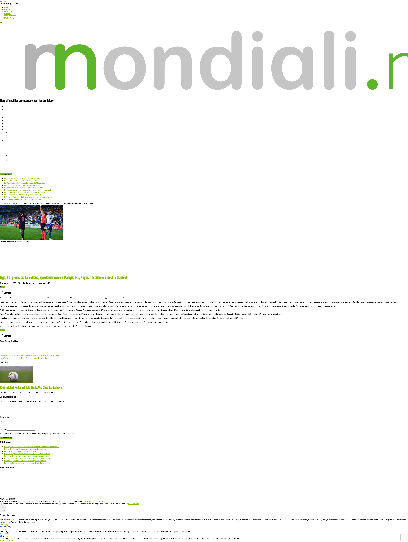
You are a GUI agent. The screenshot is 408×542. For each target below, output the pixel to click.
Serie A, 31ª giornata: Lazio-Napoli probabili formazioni (24, 358)
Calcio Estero (11, 203)
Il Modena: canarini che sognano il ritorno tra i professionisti (28, 190)
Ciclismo (8, 109)
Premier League (15, 149)
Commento (5, 417)
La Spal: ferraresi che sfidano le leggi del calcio (22, 178)
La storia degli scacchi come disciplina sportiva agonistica (27, 456)
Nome (3, 421)
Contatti (7, 9)
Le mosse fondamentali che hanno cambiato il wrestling (26, 463)
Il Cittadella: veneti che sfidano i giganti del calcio (23, 199)
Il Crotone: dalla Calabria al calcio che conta (21, 180)
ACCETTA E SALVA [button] (7, 541)
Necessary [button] (4, 524)
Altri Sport (9, 111)
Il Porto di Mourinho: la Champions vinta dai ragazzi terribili (28, 197)
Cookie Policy (101, 501)
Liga (10, 152)
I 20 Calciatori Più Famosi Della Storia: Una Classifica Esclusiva (31, 387)
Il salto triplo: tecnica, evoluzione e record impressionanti (27, 458)
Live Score (8, 129)
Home (6, 7)
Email (3, 425)
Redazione (7, 14)
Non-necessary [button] (6, 534)
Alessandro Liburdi (6, 283)
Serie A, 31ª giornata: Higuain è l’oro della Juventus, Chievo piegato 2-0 (32, 356)
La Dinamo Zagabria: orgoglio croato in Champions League (28, 183)
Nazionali (8, 114)
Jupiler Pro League (16, 169)
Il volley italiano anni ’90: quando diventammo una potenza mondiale (31, 446)
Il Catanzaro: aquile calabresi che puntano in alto (23, 187)
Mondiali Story (10, 120)
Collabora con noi (10, 16)
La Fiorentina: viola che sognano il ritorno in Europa (25, 192)
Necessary (7, 527)
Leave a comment (41, 283)
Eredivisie (12, 160)
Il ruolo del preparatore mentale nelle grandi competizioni (27, 453)
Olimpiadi (8, 123)
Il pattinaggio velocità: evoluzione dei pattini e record (25, 461)
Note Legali (8, 12)
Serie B (11, 146)
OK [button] (127, 504)
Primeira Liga (14, 163)
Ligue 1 (11, 157)
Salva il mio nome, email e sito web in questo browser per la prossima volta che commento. (39, 433)
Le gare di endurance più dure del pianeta (20, 451)
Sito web (3, 429)
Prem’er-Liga (14, 166)
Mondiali (8, 117)
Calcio (6, 126)
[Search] (1, 1)
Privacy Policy (9, 18)
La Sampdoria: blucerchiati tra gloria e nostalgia (23, 194)
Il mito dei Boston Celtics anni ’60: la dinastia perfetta (25, 449)
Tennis (11, 134)
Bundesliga (13, 154)
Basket (11, 137)
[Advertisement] (204, 258)
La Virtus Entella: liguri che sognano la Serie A (22, 185)
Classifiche (9, 140)
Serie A (11, 143)
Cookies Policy (134, 504)
